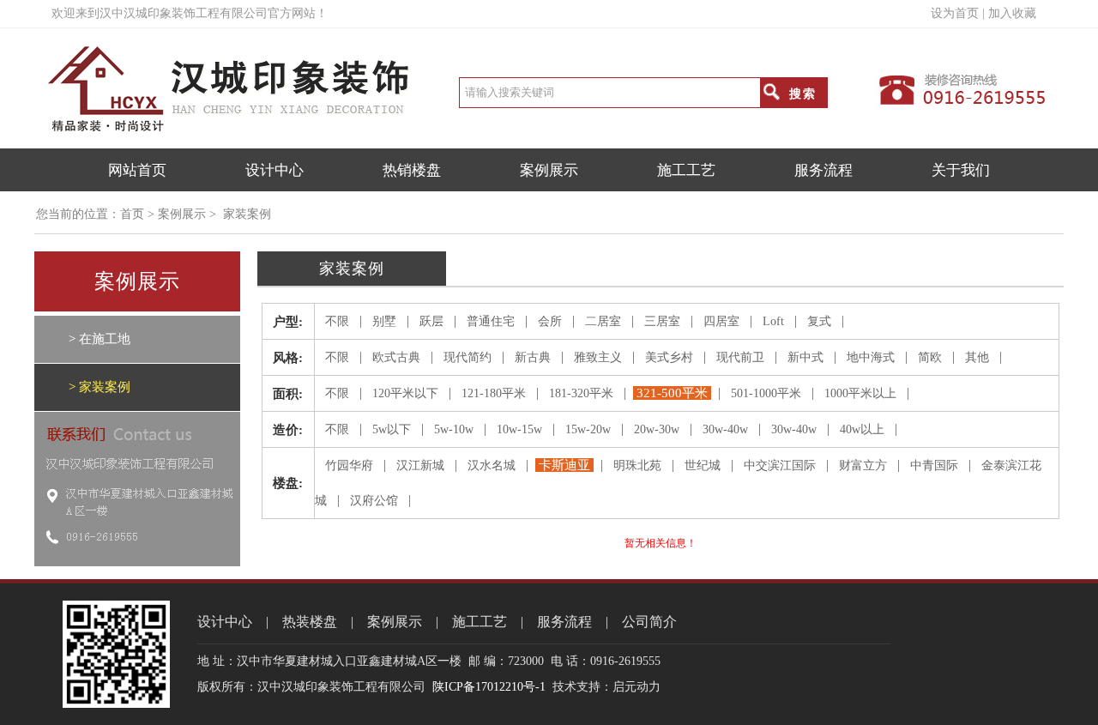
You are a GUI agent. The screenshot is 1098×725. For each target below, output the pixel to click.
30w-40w (725, 429)
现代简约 (467, 357)
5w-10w (454, 429)
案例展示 (549, 170)
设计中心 (274, 170)
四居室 (721, 321)
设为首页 (955, 13)
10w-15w (519, 429)
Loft (773, 321)
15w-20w (588, 429)
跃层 (431, 321)
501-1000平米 (766, 393)
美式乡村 (669, 357)
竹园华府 (349, 465)
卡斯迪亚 (564, 465)
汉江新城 (420, 465)
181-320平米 (581, 393)
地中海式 (870, 357)
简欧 (929, 357)
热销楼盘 (412, 170)
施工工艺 (686, 170)
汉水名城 (491, 465)
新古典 (532, 357)
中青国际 (934, 465)
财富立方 (863, 465)
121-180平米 (493, 393)
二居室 (603, 321)
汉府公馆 (374, 500)
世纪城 (702, 465)
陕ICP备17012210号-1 (489, 686)
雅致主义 (597, 357)
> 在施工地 (99, 339)
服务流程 (823, 170)
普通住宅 (490, 321)
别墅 (384, 321)
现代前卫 (740, 357)
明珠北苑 (637, 465)
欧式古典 (396, 357)
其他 (977, 357)
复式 (819, 321)
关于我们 (961, 170)
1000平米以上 (860, 393)
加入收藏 (1012, 13)
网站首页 (137, 170)
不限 (337, 321)
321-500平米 (672, 393)
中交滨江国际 (779, 465)
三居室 (662, 321)
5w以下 (391, 429)
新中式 (805, 357)
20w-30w (656, 429)
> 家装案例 (99, 387)
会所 (549, 321)
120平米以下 (405, 393)
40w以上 (862, 429)
